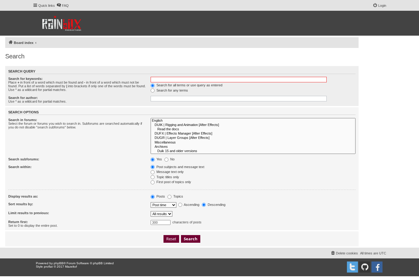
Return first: (18, 222)
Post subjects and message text (180, 167)
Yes (159, 159)
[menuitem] (62, 5)
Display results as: (23, 196)
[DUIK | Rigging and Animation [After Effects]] (253, 125)
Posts (160, 196)
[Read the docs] (253, 129)
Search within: (20, 167)
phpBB (58, 263)
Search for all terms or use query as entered (189, 85)
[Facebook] (376, 267)
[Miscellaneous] (253, 142)
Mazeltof (71, 266)
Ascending (191, 204)
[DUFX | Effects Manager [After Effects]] (253, 134)
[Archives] (253, 147)
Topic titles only (167, 177)
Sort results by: (20, 204)
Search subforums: (23, 159)
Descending (216, 204)
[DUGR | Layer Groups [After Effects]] (253, 138)
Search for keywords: (25, 79)
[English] (253, 121)
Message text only (170, 172)
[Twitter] (352, 267)
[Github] (364, 267)
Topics (177, 196)
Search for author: (23, 98)
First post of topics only (173, 182)
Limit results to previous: (28, 213)
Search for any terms (172, 90)
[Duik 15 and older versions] (253, 151)
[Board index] (62, 23)
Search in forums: (22, 120)
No (172, 159)
